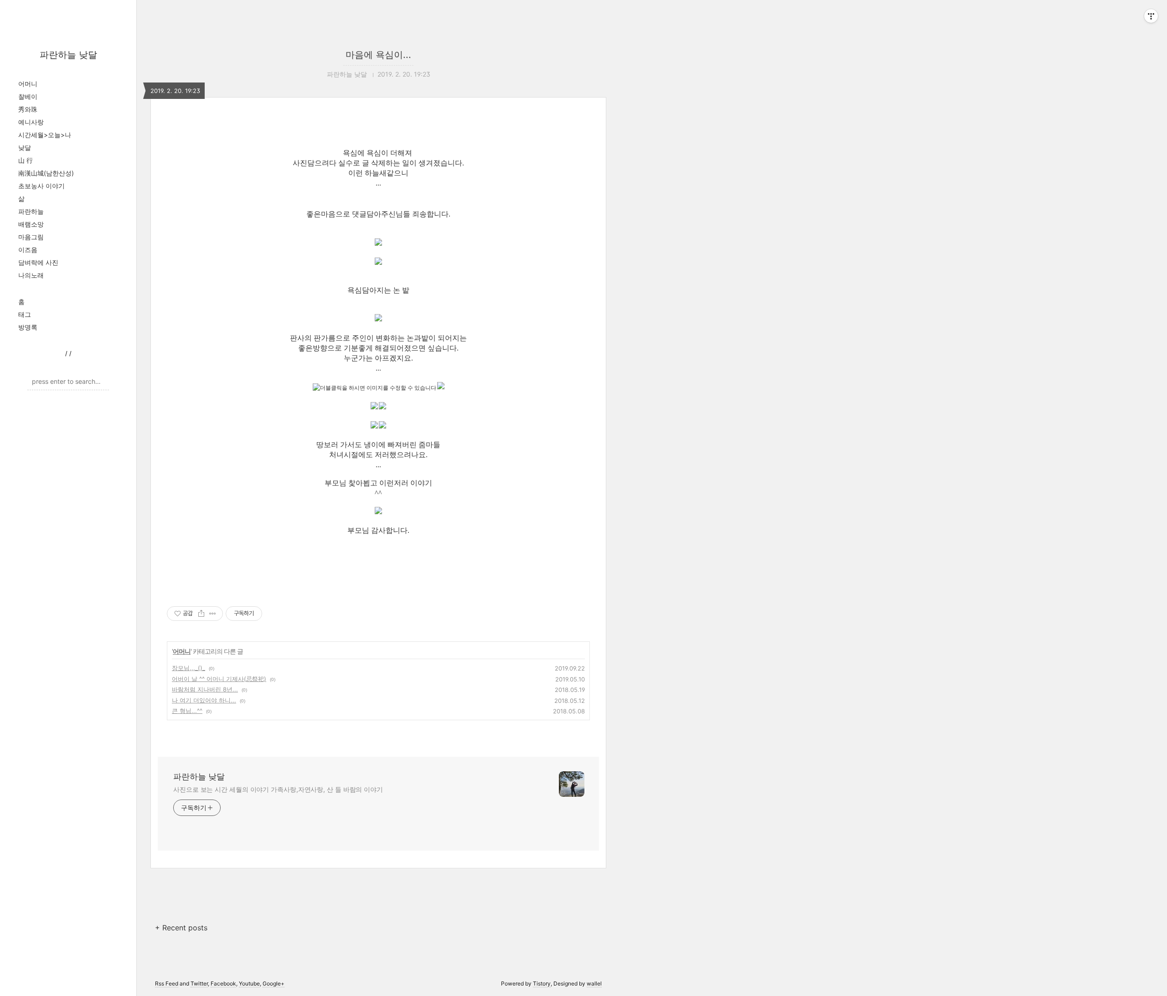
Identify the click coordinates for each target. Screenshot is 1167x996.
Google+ (273, 983)
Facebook (223, 983)
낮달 (24, 147)
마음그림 (31, 237)
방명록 (27, 327)
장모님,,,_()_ (188, 667)
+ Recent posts (181, 927)
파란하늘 (31, 211)
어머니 (27, 84)
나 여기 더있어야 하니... (204, 700)
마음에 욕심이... (378, 54)
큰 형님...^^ (187, 710)
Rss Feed (166, 983)
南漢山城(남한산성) (46, 173)
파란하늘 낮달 (68, 54)
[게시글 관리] (212, 613)
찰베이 (27, 96)
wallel (594, 983)
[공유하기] (201, 613)
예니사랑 (31, 122)
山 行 (25, 160)
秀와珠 (27, 109)
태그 (24, 314)
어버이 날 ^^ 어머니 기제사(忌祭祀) (219, 678)
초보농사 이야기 (41, 186)
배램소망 (31, 224)
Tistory (542, 983)
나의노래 (31, 275)
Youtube (249, 983)
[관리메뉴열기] (1151, 16)
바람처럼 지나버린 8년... (205, 689)
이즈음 (27, 249)
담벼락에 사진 (38, 262)
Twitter (199, 983)
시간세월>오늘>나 (44, 135)
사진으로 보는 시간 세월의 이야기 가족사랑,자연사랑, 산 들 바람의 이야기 (278, 789)
